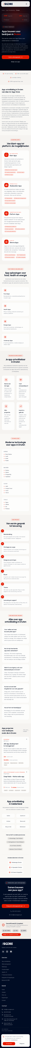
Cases (3, 989)
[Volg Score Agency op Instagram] (7, 951)
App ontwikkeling (6, 961)
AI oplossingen (5, 969)
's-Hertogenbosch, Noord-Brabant (15, 842)
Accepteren (9, 1043)
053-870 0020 (16, 911)
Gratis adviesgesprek (14, 57)
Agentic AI (4, 972)
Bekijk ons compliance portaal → (11, 934)
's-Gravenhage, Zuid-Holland (16, 838)
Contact (4, 1000)
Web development (6, 964)
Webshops (4, 966)
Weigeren (22, 1043)
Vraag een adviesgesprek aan (14, 906)
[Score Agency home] (8, 4)
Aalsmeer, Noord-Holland (15, 849)
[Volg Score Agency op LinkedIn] (3, 951)
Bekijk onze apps (15, 62)
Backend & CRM (6, 980)
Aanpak (3, 992)
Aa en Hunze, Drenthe (15, 845)
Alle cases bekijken (25, 730)
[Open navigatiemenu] (26, 3)
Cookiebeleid (14, 1040)
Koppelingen (5, 997)
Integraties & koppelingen (8, 977)
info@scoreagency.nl (16, 915)
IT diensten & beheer (7, 975)
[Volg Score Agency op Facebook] (11, 951)
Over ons (4, 995)
